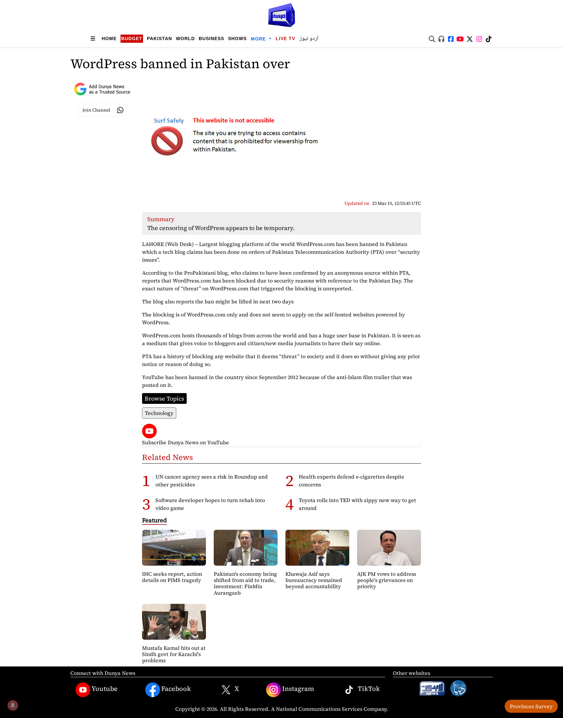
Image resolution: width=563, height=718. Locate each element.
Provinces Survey (531, 706)
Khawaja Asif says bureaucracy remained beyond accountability (313, 580)
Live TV (285, 38)
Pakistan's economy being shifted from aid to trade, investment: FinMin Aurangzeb (245, 583)
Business (211, 38)
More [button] (259, 38)
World (185, 38)
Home (109, 38)
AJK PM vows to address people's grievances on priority (386, 580)
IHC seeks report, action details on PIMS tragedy (172, 577)
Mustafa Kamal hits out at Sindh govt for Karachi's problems (174, 654)
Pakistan (159, 38)
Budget (131, 38)
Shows (237, 38)
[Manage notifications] (12, 705)
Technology (159, 413)
